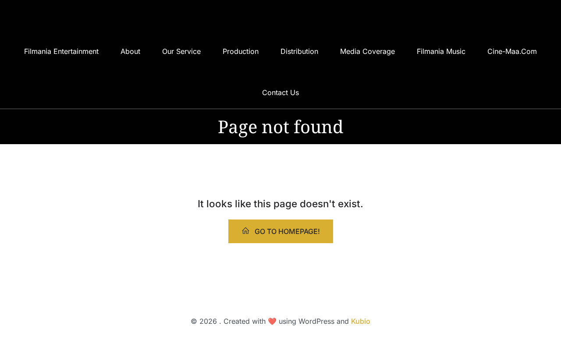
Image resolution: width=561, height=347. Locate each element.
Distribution (299, 51)
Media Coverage (367, 51)
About (130, 51)
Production (241, 51)
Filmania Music (441, 51)
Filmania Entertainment (61, 51)
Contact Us (280, 92)
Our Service (181, 51)
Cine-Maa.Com (512, 51)
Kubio (360, 321)
